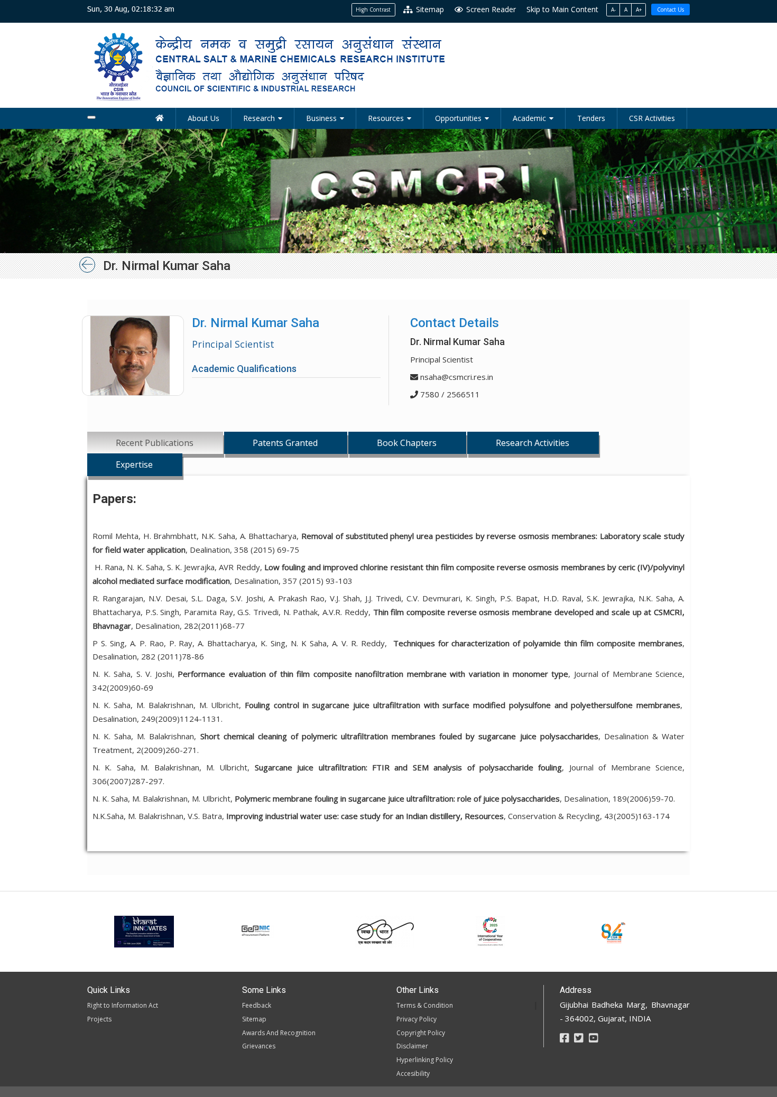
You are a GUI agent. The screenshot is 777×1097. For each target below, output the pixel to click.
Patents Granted (285, 443)
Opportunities (458, 118)
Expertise (134, 464)
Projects (99, 1019)
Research (259, 118)
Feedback (256, 1005)
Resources (386, 118)
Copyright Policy (420, 1032)
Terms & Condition (424, 1005)
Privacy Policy (416, 1019)
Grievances (258, 1046)
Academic (529, 118)
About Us (203, 118)
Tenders (591, 118)
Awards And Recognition (279, 1032)
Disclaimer (412, 1046)
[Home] (160, 118)
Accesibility (413, 1073)
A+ (639, 9)
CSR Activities (652, 118)
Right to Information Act (122, 1005)
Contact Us (670, 9)
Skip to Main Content (562, 9)
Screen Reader (490, 9)
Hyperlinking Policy (424, 1059)
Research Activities (532, 443)
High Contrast (373, 9)
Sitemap (429, 9)
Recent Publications (154, 443)
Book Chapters (407, 443)
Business (321, 118)
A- (613, 9)
